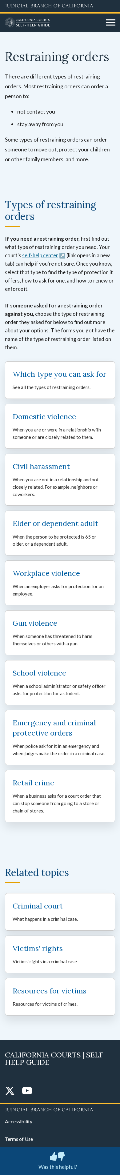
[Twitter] (10, 1091)
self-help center (40, 255)
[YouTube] (27, 1091)
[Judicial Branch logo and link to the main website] (60, 6)
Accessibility (18, 1121)
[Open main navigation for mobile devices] (111, 23)
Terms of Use (19, 1139)
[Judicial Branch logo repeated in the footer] (60, 1109)
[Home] (53, 23)
